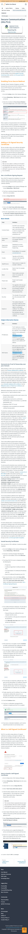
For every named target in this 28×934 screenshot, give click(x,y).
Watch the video (12, 32)
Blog (2, 913)
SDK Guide (4, 876)
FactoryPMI (4, 888)
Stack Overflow (4, 899)
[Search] (26, 4)
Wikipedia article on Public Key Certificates (11, 385)
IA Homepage (4, 911)
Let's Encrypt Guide (18, 75)
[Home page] (2, 8)
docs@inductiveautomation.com (14, 927)
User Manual (4, 872)
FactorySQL (4, 886)
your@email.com (16, 253)
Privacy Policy (4, 917)
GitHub (2, 915)
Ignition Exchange (5, 903)
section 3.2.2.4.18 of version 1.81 (9, 500)
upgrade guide (22, 1)
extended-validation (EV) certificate (12, 384)
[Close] (27, 1)
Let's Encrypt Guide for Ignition (16, 537)
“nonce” (24, 418)
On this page (5, 16)
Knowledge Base (5, 878)
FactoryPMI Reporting (6, 890)
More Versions (4, 892)
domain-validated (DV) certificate (15, 370)
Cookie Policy (4, 919)
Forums (3, 901)
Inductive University (6, 874)
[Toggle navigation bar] (2, 4)
